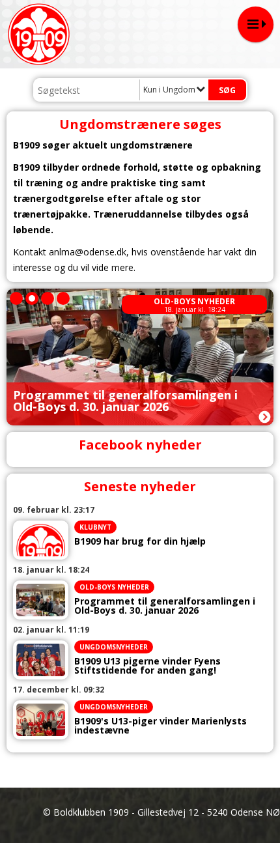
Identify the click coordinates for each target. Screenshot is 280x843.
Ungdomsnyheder (113, 646)
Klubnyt (95, 527)
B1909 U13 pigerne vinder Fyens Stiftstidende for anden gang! (147, 666)
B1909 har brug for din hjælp (140, 541)
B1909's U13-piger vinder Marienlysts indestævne (160, 726)
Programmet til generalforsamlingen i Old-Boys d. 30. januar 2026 (164, 606)
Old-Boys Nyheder (194, 301)
